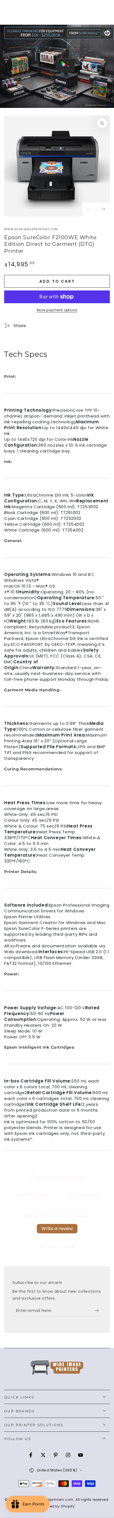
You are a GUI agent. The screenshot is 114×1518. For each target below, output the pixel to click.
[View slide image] (57, 66)
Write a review (57, 1228)
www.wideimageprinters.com (31, 229)
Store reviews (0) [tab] (84, 1194)
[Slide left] (89, 209)
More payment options (57, 310)
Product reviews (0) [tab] (31, 1194)
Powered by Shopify (57, 1506)
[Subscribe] (98, 1311)
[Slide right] (103, 209)
